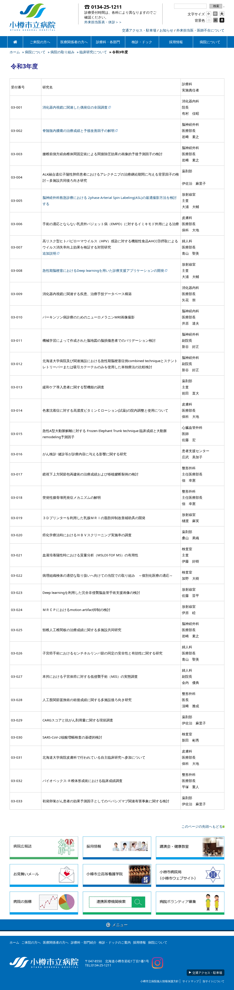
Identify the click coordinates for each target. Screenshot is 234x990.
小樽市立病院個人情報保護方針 (159, 981)
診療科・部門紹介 (83, 942)
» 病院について (33, 52)
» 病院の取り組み (61, 52)
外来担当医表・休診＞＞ (103, 22)
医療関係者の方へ (74, 42)
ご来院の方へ (40, 42)
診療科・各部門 (108, 42)
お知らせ (166, 30)
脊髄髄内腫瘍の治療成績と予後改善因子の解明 (78, 130)
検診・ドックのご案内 (115, 942)
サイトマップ (190, 981)
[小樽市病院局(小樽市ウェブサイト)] (190, 875)
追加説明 (49, 253)
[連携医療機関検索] (117, 903)
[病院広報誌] (44, 847)
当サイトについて (213, 981)
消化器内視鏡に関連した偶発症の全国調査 (75, 107)
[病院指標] (44, 903)
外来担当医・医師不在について (200, 30)
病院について (210, 42)
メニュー (117, 924)
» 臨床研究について (92, 52)
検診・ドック (142, 42)
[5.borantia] (190, 903)
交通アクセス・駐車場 (139, 30)
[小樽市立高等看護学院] (117, 875)
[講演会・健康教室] (190, 847)
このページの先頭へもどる (202, 826)
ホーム (15, 52)
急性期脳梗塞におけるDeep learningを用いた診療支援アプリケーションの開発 (103, 270)
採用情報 (176, 42)
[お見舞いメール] (44, 875)
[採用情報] (117, 847)
